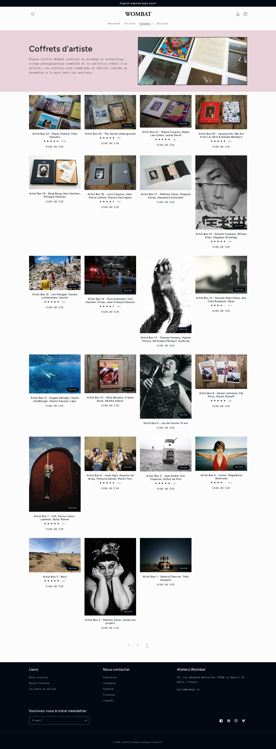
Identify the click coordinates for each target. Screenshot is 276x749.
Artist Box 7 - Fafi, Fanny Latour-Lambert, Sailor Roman (55, 518)
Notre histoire (38, 677)
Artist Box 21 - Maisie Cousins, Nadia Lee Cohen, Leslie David (165, 133)
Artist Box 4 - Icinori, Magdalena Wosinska (221, 477)
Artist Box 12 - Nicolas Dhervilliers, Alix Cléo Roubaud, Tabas (221, 299)
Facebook (108, 689)
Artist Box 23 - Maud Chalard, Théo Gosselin (54, 135)
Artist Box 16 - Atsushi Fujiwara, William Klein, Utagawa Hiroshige (221, 235)
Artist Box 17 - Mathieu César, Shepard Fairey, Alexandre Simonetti (166, 196)
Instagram (109, 683)
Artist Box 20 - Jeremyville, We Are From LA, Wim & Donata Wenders (221, 135)
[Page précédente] (129, 645)
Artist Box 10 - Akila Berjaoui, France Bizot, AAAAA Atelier (110, 399)
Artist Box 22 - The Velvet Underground (110, 133)
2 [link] (147, 644)
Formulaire (110, 677)
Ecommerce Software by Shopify (146, 742)
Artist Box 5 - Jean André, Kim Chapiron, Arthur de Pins (165, 477)
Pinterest (109, 695)
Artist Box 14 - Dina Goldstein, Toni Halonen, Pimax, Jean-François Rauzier (110, 300)
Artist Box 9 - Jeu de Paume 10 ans (165, 423)
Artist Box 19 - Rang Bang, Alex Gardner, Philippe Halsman (55, 195)
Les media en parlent (43, 689)
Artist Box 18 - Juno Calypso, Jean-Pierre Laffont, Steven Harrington (110, 196)
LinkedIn (108, 700)
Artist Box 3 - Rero (55, 576)
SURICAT (126, 742)
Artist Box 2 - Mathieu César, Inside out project (110, 621)
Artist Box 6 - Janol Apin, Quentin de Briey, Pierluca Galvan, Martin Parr (110, 477)
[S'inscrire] (85, 720)
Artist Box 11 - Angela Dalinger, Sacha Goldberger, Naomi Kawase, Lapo (55, 399)
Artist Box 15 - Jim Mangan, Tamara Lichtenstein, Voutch (54, 296)
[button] (32, 14)
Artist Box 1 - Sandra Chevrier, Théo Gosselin (166, 578)
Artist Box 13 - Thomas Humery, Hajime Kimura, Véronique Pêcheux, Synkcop (166, 339)
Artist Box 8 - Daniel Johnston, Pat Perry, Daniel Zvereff (221, 395)
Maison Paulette (39, 683)
